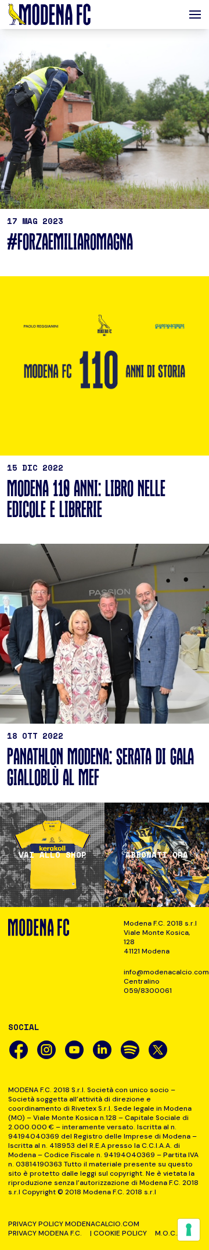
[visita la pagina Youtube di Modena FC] (74, 1050)
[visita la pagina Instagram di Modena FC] (46, 1050)
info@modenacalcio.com (162, 972)
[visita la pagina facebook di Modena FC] (18, 1050)
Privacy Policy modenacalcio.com (73, 1224)
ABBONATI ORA (156, 855)
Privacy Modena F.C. (45, 1233)
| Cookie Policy (118, 1233)
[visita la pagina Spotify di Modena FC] (130, 1050)
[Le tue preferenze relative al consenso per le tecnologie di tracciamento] (189, 1230)
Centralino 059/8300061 (148, 986)
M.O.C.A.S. (172, 1233)
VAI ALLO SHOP (53, 855)
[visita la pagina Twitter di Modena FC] (158, 1050)
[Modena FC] (49, 14)
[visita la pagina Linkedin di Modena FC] (102, 1050)
